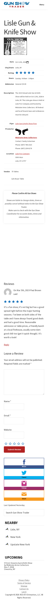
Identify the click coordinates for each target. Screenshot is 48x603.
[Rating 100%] (25, 73)
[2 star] (11, 443)
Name (7, 401)
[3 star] (15, 443)
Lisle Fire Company (22, 154)
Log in (24, 592)
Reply (6, 344)
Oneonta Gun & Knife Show (21, 563)
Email (7, 415)
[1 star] (6, 443)
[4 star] (19, 443)
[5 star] (23, 443)
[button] (27, 62)
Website (8, 429)
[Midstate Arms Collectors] (21, 129)
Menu (41, 4)
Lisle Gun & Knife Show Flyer (26, 123)
